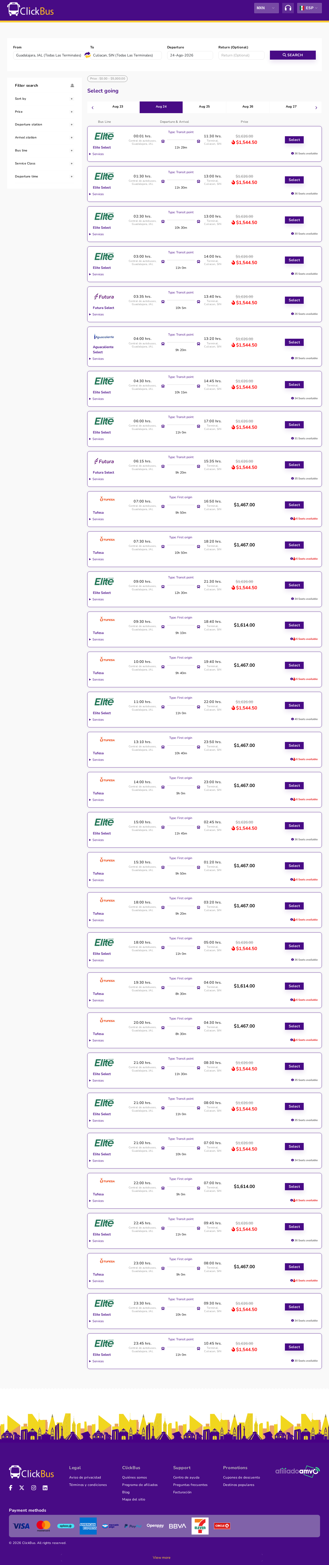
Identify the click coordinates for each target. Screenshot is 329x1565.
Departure (175, 47)
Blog (126, 1492)
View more (162, 1557)
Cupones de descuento (241, 1477)
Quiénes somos (134, 1477)
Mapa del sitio (133, 1499)
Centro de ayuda (186, 1477)
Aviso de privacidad (85, 1477)
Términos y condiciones (88, 1485)
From (17, 47)
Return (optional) (233, 47)
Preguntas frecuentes (190, 1485)
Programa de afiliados (140, 1485)
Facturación (182, 1492)
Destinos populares (238, 1485)
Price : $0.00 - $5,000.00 (107, 79)
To (92, 47)
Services (98, 154)
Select (294, 139)
